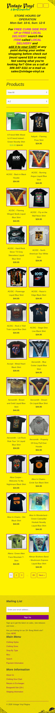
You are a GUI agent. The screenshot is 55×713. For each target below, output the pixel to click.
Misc (8, 655)
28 (33, 575)
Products (15, 84)
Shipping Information (14, 692)
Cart (46, 5)
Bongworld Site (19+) (14, 688)
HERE (13, 633)
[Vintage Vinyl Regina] (20, 7)
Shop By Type (12, 650)
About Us (10, 675)
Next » (42, 575)
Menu (40, 5)
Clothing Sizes (12, 646)
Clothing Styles (12, 642)
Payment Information (14, 663)
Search (9, 659)
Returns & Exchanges (15, 683)
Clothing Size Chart (14, 679)
